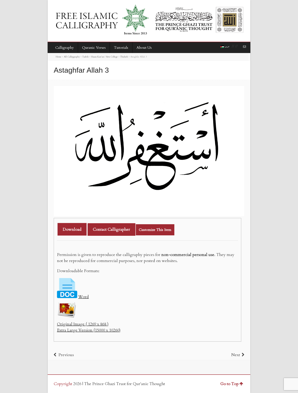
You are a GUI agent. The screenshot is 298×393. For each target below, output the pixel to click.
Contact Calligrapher (111, 229)
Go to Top (229, 384)
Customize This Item (155, 229)
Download (72, 229)
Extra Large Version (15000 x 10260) (88, 330)
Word (83, 297)
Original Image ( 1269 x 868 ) (82, 324)
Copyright (63, 384)
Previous (66, 355)
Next (235, 355)
